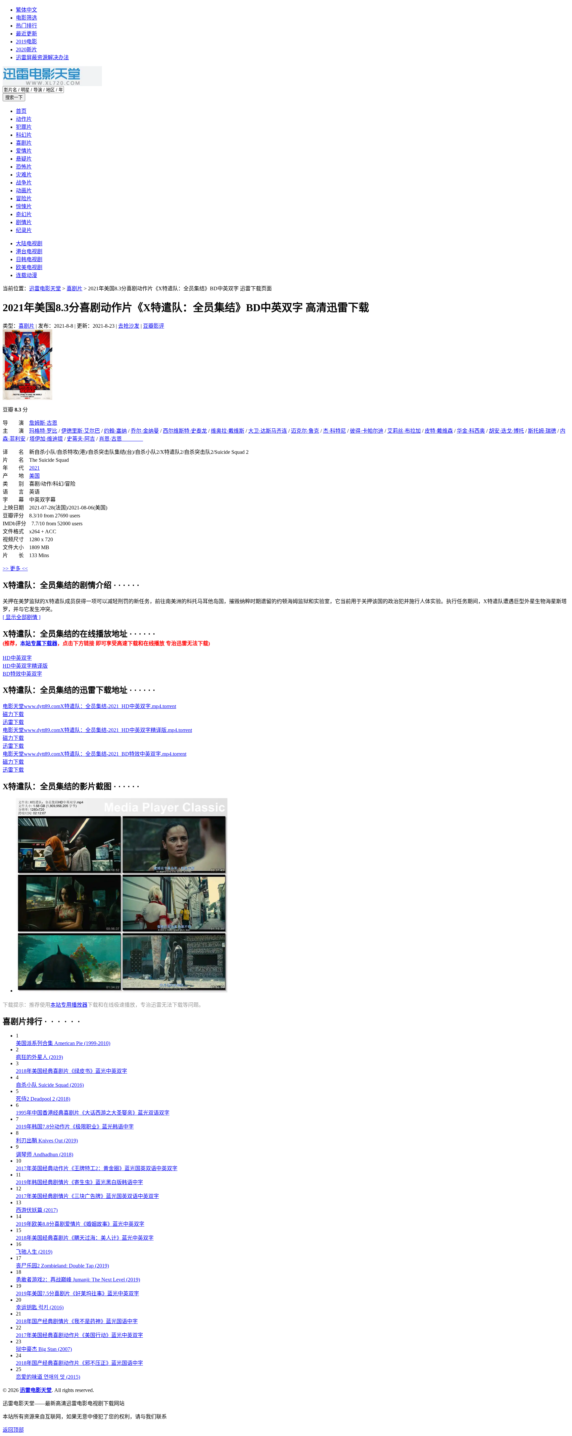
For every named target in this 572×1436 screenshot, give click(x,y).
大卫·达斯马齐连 (267, 431)
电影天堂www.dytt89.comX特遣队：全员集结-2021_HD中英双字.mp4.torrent (89, 706)
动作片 (24, 119)
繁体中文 (26, 10)
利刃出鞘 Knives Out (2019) (47, 1140)
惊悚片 (24, 206)
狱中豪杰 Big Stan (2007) (44, 1349)
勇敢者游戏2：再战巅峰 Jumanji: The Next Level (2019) (78, 1279)
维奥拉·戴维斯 (227, 431)
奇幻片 (24, 214)
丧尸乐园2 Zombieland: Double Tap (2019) (62, 1265)
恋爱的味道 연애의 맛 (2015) (48, 1377)
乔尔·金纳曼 (145, 431)
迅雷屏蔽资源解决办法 (42, 57)
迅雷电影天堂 (45, 288)
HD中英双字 (17, 658)
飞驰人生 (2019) (34, 1252)
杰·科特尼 (334, 431)
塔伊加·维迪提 (46, 439)
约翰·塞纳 (115, 431)
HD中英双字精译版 (25, 666)
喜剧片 (24, 143)
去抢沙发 (128, 326)
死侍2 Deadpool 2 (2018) (43, 1099)
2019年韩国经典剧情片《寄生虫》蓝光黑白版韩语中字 (79, 1182)
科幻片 (24, 135)
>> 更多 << (15, 568)
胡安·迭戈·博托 (506, 431)
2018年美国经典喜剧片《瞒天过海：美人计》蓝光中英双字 (85, 1238)
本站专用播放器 (68, 1005)
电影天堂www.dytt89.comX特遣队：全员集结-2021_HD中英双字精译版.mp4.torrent (97, 730)
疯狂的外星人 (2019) (39, 1057)
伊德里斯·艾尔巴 (80, 431)
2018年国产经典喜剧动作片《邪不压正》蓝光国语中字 (79, 1363)
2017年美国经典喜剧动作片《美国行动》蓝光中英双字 (79, 1335)
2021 (34, 468)
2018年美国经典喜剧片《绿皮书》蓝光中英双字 (71, 1071)
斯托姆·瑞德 (542, 431)
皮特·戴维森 (439, 431)
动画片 (24, 190)
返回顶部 (13, 1430)
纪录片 (24, 230)
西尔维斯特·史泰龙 (185, 431)
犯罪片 (24, 127)
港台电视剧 (29, 251)
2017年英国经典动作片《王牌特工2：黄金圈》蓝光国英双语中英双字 (96, 1168)
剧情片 (24, 222)
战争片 (24, 182)
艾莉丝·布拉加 (404, 431)
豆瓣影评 (153, 326)
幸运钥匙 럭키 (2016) (40, 1307)
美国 (34, 476)
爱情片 (24, 151)
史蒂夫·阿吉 (81, 439)
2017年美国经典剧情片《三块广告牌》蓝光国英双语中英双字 (87, 1196)
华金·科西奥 (471, 431)
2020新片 (26, 49)
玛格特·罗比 (43, 431)
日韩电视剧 (29, 259)
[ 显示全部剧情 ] (21, 617)
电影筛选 (26, 18)
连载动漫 (26, 275)
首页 (21, 111)
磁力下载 (13, 714)
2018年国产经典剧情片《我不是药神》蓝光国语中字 (77, 1321)
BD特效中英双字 (22, 674)
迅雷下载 (13, 722)
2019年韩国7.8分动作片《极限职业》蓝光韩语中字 (75, 1126)
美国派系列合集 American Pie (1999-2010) (63, 1043)
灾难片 (24, 174)
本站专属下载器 (38, 643)
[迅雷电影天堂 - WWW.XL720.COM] (52, 84)
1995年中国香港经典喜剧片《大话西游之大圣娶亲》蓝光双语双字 (92, 1113)
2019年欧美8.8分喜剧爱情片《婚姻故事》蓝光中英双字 (80, 1224)
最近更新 (26, 33)
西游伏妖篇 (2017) (37, 1210)
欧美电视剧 (29, 267)
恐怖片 (24, 166)
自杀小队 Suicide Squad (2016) (50, 1085)
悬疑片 (24, 159)
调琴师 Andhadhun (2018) (44, 1154)
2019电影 (26, 41)
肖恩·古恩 (121, 439)
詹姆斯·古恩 (43, 423)
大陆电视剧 (29, 243)
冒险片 (24, 198)
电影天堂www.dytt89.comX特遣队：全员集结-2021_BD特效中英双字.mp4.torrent (94, 754)
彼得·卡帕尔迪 (366, 431)
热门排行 (26, 25)
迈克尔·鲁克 (305, 431)
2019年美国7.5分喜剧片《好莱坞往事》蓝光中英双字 (77, 1293)
